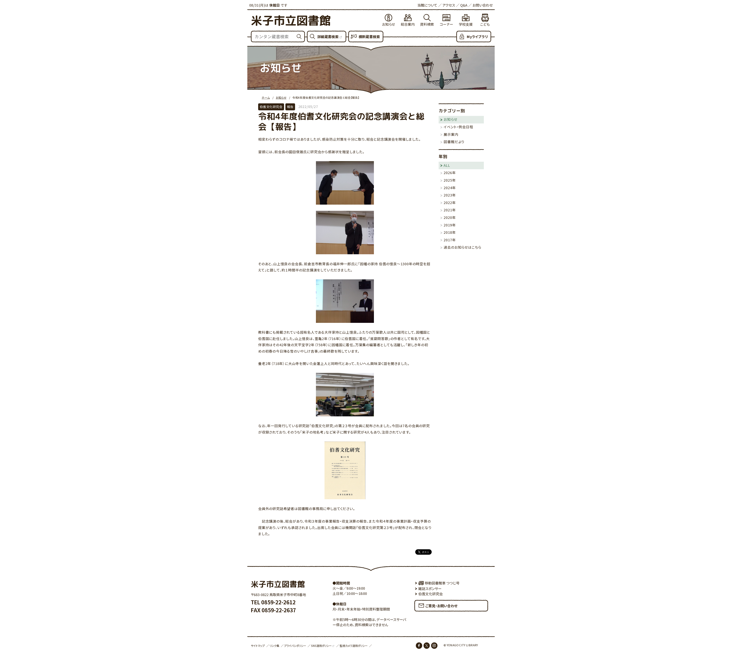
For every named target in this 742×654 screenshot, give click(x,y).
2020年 (450, 217)
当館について (427, 5)
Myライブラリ (477, 36)
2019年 (450, 224)
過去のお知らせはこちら (462, 247)
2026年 (450, 172)
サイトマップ (258, 646)
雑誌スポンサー (430, 588)
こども (485, 24)
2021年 (450, 209)
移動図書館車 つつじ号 (442, 582)
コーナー (446, 24)
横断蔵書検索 (369, 36)
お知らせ (388, 24)
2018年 (450, 232)
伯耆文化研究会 (430, 593)
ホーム (266, 97)
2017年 (450, 239)
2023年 (450, 194)
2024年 (450, 187)
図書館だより (454, 141)
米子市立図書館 (291, 20)
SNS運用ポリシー (321, 646)
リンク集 (274, 646)
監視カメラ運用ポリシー (354, 646)
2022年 (450, 202)
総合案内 (408, 24)
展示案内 (451, 134)
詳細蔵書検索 (328, 36)
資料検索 (427, 24)
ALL (447, 165)
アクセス (448, 5)
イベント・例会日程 (458, 126)
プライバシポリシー (295, 646)
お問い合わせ (482, 5)
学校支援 (466, 24)
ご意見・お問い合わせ (441, 605)
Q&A (463, 5)
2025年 (450, 180)
